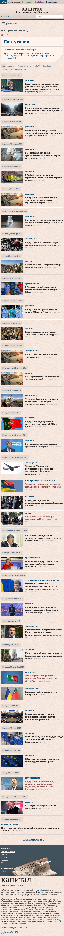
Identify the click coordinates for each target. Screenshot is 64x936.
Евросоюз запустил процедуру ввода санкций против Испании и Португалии (44, 739)
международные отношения (19, 56)
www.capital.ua (40, 890)
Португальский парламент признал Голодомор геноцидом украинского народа (43, 656)
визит (9, 58)
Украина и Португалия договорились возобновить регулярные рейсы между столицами (39, 470)
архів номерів (14, 2)
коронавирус (25, 53)
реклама (4, 855)
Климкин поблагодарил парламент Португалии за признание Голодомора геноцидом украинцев (43, 632)
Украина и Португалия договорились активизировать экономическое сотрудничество (41, 586)
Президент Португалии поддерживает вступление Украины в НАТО (44, 503)
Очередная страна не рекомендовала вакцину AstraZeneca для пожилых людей (44, 222)
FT (8, 53)
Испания (14, 53)
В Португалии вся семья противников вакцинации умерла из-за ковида (42, 155)
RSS (6, 35)
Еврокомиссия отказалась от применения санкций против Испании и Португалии (40, 717)
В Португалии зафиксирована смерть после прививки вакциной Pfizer (42, 290)
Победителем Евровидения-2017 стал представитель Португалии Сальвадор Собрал (42, 610)
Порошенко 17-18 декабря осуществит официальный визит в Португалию (43, 538)
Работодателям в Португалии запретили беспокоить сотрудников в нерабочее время (43, 133)
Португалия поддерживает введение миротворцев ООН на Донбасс (41, 424)
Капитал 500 (51, 2)
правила (4, 860)
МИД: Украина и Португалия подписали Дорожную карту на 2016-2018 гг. (41, 678)
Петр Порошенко (46, 56)
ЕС (14, 58)
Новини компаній (8, 852)
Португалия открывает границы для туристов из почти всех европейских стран (42, 200)
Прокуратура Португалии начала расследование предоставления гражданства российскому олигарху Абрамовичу (44, 88)
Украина (35, 53)
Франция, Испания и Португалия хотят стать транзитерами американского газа (42, 401)
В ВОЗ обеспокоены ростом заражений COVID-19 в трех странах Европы (43, 178)
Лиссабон (44, 53)
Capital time (40, 2)
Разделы (11, 23)
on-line (4, 2)
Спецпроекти (28, 2)
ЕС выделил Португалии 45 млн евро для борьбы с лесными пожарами (41, 564)
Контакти (5, 857)
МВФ (35, 56)
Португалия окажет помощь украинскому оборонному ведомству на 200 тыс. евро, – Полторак (40, 785)
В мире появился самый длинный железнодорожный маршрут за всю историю (43, 110)
